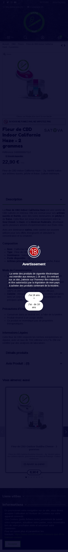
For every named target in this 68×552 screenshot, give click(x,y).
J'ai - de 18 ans (34, 306)
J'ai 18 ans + (34, 296)
